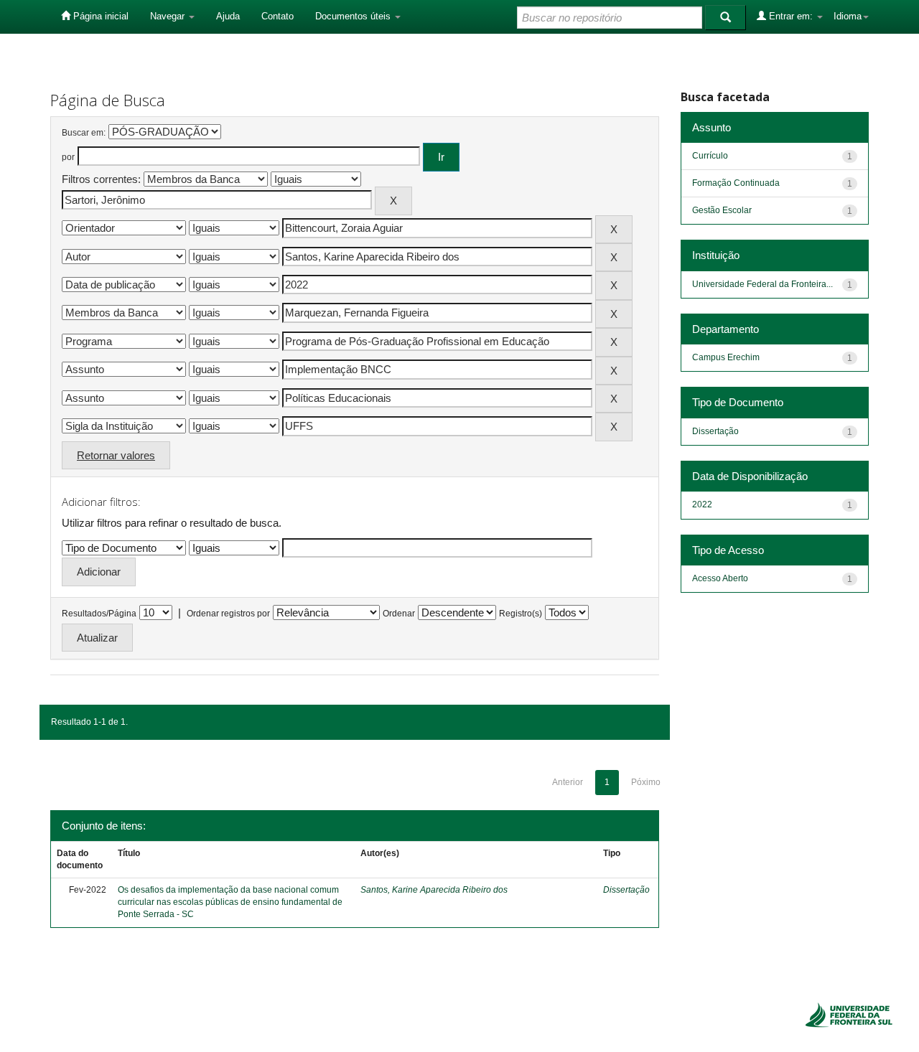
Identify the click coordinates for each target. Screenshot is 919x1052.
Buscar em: (84, 133)
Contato (277, 16)
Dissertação (626, 890)
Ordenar (399, 614)
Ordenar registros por (228, 614)
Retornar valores (116, 455)
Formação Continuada (736, 183)
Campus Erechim (726, 357)
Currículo (710, 156)
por (68, 157)
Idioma (848, 16)
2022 (702, 504)
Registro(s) (520, 614)
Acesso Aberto (720, 578)
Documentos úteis (354, 16)
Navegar (168, 16)
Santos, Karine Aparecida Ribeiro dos (434, 890)
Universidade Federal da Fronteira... (762, 284)
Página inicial (99, 16)
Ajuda (228, 16)
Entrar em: (791, 16)
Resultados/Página (99, 614)
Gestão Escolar (722, 210)
